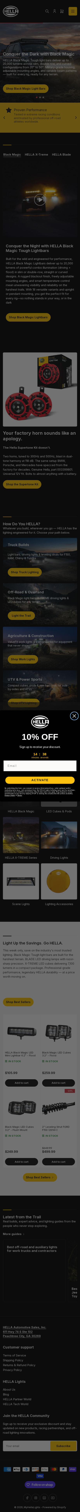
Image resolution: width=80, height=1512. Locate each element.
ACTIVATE (40, 780)
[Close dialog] (74, 716)
